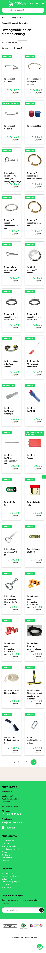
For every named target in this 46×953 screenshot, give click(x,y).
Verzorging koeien (9, 873)
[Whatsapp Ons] (40, 947)
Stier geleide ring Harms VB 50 (10, 552)
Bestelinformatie (9, 846)
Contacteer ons (8, 840)
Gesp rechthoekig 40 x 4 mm (34, 740)
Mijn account (7, 858)
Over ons (5, 843)
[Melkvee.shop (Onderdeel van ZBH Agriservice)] (17, 4)
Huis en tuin (6, 887)
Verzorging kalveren (10, 876)
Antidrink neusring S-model (32, 270)
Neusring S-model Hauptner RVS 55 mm (11, 317)
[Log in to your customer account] (31, 3)
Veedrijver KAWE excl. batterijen (9, 411)
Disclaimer (6, 855)
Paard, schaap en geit (11, 882)
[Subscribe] (41, 910)
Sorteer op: (6, 48)
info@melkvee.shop (12, 822)
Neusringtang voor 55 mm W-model (11, 270)
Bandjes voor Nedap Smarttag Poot (11, 740)
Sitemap (5, 861)
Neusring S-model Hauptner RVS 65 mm (34, 317)
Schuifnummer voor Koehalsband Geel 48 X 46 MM (33, 602)
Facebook (10, 827)
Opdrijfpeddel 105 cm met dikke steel (33, 364)
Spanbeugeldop (34, 126)
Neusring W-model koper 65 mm (34, 223)
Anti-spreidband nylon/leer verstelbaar (11, 364)
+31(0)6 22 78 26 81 (12, 814)
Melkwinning (7, 879)
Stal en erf (6, 885)
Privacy (5, 852)
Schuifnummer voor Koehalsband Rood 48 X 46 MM (10, 649)
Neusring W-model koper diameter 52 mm (34, 176)
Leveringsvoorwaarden (11, 849)
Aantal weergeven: (9, 42)
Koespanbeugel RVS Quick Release (34, 82)
